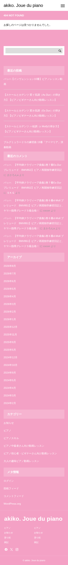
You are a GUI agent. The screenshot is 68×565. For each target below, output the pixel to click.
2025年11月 (10, 334)
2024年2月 (10, 403)
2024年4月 (10, 387)
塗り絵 (7, 537)
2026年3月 (10, 304)
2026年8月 (10, 265)
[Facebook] (6, 549)
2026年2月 (10, 311)
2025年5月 (10, 349)
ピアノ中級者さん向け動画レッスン (24, 445)
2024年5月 (10, 380)
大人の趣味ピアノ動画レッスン (21, 461)
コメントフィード (14, 496)
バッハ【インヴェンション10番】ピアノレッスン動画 (33, 81)
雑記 (6, 542)
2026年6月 (10, 281)
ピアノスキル (11, 438)
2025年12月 (10, 326)
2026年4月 (10, 296)
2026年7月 (10, 273)
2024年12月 (10, 357)
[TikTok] (22, 549)
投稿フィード (11, 488)
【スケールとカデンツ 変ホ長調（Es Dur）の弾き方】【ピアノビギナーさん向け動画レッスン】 (32, 113)
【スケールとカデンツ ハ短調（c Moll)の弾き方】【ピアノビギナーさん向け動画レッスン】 (32, 129)
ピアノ (7, 430)
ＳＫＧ (11, 192)
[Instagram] (17, 549)
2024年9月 (10, 372)
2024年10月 (10, 365)
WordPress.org (12, 503)
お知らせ (9, 422)
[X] (11, 549)
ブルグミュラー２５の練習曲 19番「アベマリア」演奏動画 (33, 145)
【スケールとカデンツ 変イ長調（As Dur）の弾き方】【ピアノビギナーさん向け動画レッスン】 (32, 97)
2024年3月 (10, 395)
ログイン (9, 480)
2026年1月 (10, 319)
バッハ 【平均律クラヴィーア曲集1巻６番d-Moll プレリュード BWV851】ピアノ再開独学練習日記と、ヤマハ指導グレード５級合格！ (34, 205)
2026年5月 (10, 288)
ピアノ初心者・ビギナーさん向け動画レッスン (30, 453)
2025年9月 (10, 342)
